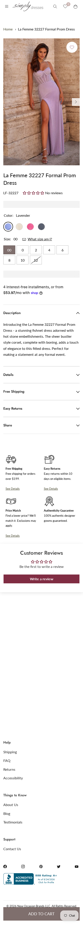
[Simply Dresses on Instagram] (23, 866)
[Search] (55, 6)
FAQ (6, 760)
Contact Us (12, 849)
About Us (10, 805)
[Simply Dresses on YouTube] (76, 866)
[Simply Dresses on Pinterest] (41, 866)
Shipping (10, 752)
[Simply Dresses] (27, 6)
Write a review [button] (41, 579)
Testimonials (12, 822)
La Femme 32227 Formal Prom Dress (46, 29)
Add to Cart (41, 913)
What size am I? (40, 239)
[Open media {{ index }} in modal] (41, 102)
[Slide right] (76, 102)
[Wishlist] (65, 6)
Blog (6, 813)
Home (8, 29)
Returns (9, 769)
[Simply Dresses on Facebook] (5, 866)
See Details (13, 488)
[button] (34, 192)
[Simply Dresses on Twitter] (59, 866)
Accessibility (13, 778)
